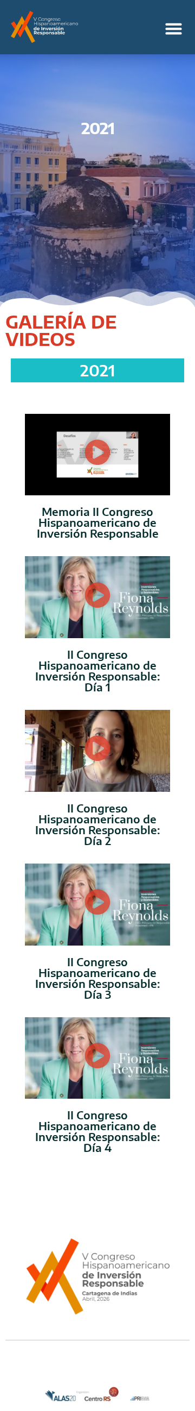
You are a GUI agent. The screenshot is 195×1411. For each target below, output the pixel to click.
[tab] (97, 370)
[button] (173, 28)
